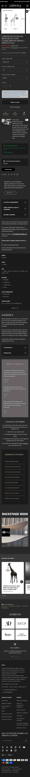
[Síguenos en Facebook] (3, 747)
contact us (25, 443)
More (13, 138)
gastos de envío (15, 47)
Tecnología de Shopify (14, 767)
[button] (15, 107)
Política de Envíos (21, 710)
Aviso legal (15, 772)
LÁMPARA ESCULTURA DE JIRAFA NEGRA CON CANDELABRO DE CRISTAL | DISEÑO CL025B (11, 587)
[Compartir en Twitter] (11, 174)
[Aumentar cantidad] (10, 86)
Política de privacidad (16, 769)
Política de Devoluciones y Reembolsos (20, 705)
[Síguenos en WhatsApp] (15, 750)
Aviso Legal (19, 716)
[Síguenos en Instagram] (11, 747)
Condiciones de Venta (7, 714)
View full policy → (5, 607)
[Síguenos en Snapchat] (11, 750)
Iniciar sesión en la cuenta (6, 707)
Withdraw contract (21, 728)
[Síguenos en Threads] (15, 747)
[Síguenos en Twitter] (7, 747)
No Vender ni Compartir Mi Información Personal (22, 724)
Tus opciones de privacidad (20, 719)
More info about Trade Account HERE (19, 1)
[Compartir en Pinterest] (14, 174)
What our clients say (15, 364)
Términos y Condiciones (22, 713)
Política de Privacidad (22, 700)
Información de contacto (7, 772)
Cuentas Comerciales (7, 717)
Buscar (3, 711)
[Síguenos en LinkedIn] (7, 750)
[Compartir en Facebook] (8, 174)
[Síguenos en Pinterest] (20, 747)
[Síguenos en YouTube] (24, 747)
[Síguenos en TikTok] (3, 750)
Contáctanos (5, 700)
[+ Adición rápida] (21, 581)
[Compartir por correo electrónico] (17, 174)
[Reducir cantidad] (4, 86)
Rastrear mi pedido (6, 703)
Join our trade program (8, 152)
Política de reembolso (6, 769)
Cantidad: (4, 82)
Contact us (5, 163)
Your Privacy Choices (7, 719)
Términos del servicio (6, 770)
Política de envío (15, 770)
